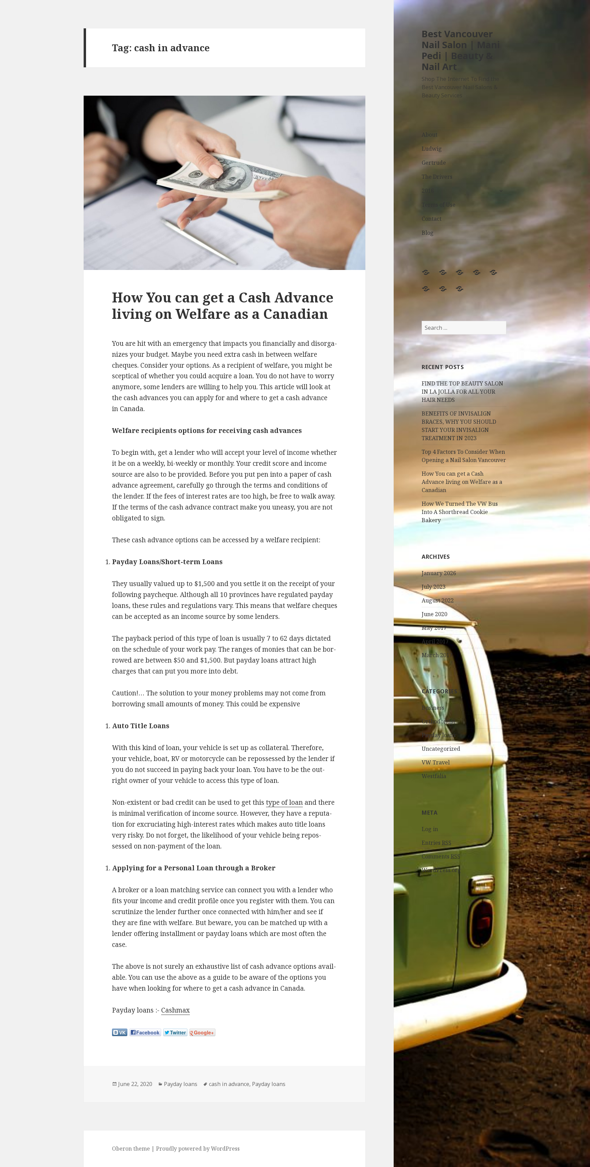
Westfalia (434, 776)
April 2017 (435, 641)
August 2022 (438, 600)
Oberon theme (131, 1148)
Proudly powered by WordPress (198, 1148)
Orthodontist (438, 721)
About (429, 134)
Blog (428, 232)
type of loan (284, 802)
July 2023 (434, 587)
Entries (436, 842)
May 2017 (434, 628)
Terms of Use (438, 204)
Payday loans (439, 735)
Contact (431, 218)
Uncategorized (441, 748)
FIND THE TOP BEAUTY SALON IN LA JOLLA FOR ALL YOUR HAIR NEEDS (462, 392)
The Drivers (437, 176)
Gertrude (434, 162)
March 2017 (437, 655)
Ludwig (432, 148)
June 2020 (434, 614)
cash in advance (229, 1084)
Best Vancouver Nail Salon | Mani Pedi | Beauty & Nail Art (461, 50)
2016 (428, 190)
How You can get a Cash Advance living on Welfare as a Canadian (462, 482)
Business (433, 707)
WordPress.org (441, 870)
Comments (441, 856)
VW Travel (436, 762)
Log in (430, 829)
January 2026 (439, 573)
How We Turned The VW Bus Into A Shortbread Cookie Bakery (460, 512)
